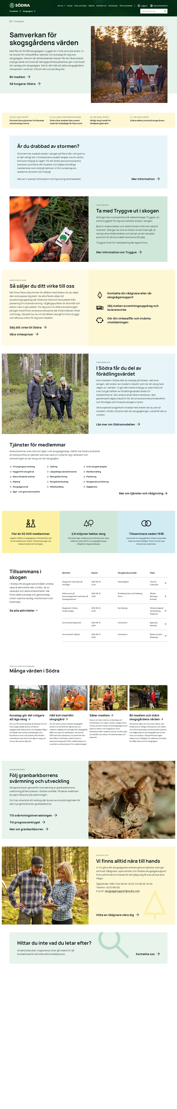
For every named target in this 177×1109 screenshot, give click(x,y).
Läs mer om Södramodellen (115, 424)
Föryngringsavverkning (23, 466)
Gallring (53, 466)
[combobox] (153, 11)
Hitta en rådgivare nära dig (115, 915)
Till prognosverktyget (25, 822)
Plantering (91, 476)
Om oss (60, 6)
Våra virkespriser (21, 334)
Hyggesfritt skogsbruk (23, 471)
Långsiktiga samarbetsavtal (62, 471)
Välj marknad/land (160, 6)
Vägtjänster (92, 486)
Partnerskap (113, 6)
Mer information (143, 179)
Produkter (14, 11)
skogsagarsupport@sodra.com (122, 891)
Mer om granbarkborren (26, 829)
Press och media (80, 6)
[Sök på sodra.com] (165, 11)
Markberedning (93, 471)
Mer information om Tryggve (116, 252)
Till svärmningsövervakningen (31, 815)
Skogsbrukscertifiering (97, 481)
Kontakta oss (101, 6)
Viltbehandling (56, 486)
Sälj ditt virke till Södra (26, 327)
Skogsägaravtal (20, 486)
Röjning (16, 481)
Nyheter (92, 6)
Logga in (144, 6)
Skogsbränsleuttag (58, 481)
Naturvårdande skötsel (23, 476)
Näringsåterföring (58, 476)
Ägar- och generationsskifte (26, 491)
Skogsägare (28, 11)
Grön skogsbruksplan (96, 466)
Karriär (69, 6)
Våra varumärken (126, 6)
